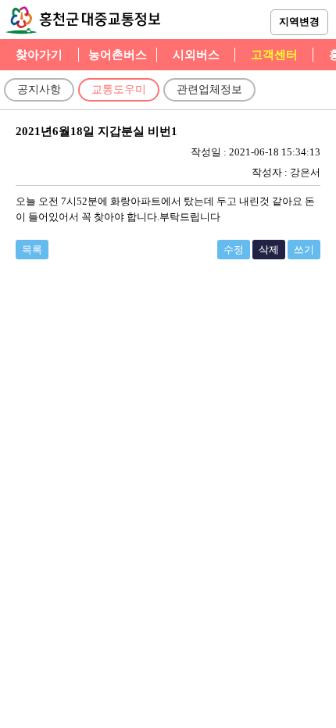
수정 (233, 249)
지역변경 (299, 21)
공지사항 (39, 89)
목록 (32, 249)
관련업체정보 (209, 89)
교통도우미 (118, 89)
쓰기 (304, 249)
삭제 (269, 249)
